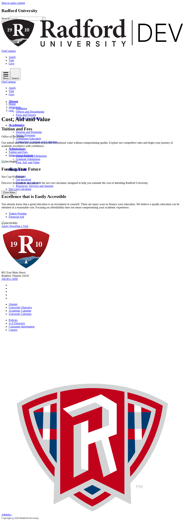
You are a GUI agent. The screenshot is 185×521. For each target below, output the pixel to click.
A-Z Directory (17, 323)
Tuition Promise (18, 213)
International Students (21, 155)
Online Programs (25, 135)
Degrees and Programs (29, 132)
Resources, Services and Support (34, 185)
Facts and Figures (26, 114)
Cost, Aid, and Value (28, 162)
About (13, 101)
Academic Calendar (20, 310)
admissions (15, 107)
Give (11, 63)
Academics (16, 125)
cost (11, 110)
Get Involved (23, 179)
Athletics (6, 514)
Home (12, 103)
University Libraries (20, 313)
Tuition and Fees (18, 152)
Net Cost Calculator (20, 189)
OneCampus (8, 50)
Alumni (13, 304)
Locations (21, 108)
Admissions (17, 149)
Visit (11, 60)
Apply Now (8, 226)
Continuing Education (28, 138)
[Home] (92, 47)
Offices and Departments (30, 111)
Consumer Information (22, 326)
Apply (12, 57)
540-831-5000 (9, 279)
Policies (13, 320)
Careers (13, 329)
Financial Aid (16, 216)
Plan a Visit (21, 226)
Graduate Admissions (28, 159)
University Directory (20, 307)
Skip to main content (13, 3)
